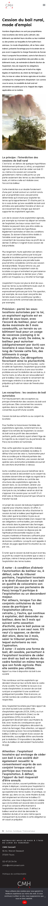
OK (25, 902)
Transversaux (28, 831)
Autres (9, 831)
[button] (44, 5)
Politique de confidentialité (14, 874)
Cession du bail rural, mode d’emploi (23, 22)
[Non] (45, 897)
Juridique (17, 831)
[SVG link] (9, 5)
